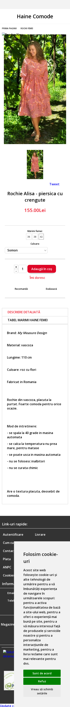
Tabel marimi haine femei (28, 320)
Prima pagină (9, 28)
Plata (7, 559)
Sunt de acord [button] (42, 673)
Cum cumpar (12, 543)
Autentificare (13, 534)
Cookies (9, 575)
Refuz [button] (42, 681)
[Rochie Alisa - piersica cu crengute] (35, 143)
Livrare (40, 534)
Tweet (54, 184)
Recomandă (21, 288)
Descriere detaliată (24, 312)
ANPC (7, 567)
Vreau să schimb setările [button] (42, 691)
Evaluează (51, 288)
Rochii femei (27, 28)
